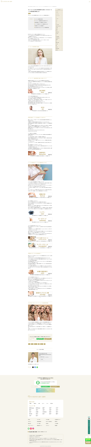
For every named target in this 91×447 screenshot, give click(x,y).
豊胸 (56, 45)
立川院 (57, 407)
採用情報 (56, 425)
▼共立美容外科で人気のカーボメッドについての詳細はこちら (40, 222)
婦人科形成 (57, 33)
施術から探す (31, 401)
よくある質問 (56, 423)
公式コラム (29, 421)
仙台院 (57, 409)
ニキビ (56, 21)
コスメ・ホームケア (57, 15)
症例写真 (56, 421)
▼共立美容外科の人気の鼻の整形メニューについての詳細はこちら (40, 93)
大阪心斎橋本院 (44, 411)
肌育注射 (51, 403)
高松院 (50, 413)
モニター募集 (38, 423)
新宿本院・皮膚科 (38, 407)
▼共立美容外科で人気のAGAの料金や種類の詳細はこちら (40, 110)
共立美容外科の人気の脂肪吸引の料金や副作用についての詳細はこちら (40, 155)
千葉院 (37, 409)
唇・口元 (56, 30)
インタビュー (57, 12)
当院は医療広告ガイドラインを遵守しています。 (33, 364)
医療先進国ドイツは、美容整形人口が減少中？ (41, 22)
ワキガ (47, 403)
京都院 (57, 411)
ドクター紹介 (38, 419)
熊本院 (37, 415)
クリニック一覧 (32, 405)
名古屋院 (37, 411)
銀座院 (44, 407)
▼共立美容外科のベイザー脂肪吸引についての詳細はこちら (40, 215)
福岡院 (57, 413)
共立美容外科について (57, 419)
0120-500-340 (33, 431)
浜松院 (30, 411)
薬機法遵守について (39, 425)
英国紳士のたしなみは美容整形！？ (39, 25)
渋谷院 (50, 407)
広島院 (37, 413)
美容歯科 (57, 39)
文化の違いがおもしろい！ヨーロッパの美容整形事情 (42, 27)
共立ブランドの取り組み (49, 421)
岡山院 (44, 413)
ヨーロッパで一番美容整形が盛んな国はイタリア (41, 20)
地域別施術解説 (39, 421)
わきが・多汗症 (57, 24)
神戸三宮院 (30, 413)
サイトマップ (47, 425)
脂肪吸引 (35, 403)
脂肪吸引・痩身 (57, 42)
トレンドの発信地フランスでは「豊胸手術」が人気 (41, 24)
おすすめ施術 (47, 419)
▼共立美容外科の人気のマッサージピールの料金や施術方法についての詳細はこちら (40, 247)
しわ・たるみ (57, 18)
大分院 (30, 415)
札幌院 (50, 409)
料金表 (29, 419)
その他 (29, 13)
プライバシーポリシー (30, 425)
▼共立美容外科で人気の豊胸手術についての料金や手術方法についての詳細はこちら (40, 197)
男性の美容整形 (57, 36)
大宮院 (44, 409)
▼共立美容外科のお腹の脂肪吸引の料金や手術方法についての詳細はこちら (40, 274)
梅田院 (50, 411)
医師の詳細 (42, 359)
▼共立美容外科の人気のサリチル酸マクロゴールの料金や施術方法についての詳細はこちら (40, 241)
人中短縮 (57, 27)
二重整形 (30, 403)
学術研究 (47, 423)
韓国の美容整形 (57, 48)
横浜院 (30, 409)
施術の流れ (29, 423)
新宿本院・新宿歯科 (31, 407)
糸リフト (43, 403)
